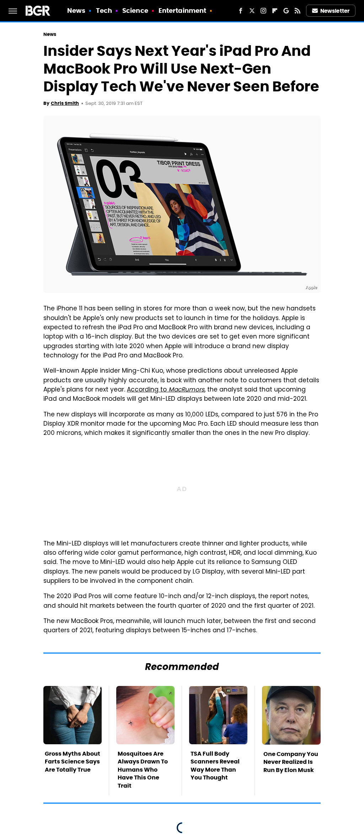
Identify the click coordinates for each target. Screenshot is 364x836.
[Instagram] (263, 11)
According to (165, 390)
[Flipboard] (275, 11)
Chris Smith (65, 103)
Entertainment (182, 10)
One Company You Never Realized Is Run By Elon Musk (290, 762)
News (76, 10)
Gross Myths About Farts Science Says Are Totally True (72, 761)
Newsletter (334, 10)
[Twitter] (252, 11)
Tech (104, 10)
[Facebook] (240, 11)
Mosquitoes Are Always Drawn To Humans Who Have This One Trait (143, 769)
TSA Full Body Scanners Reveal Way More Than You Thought (215, 765)
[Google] (286, 11)
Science (135, 10)
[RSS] (297, 11)
